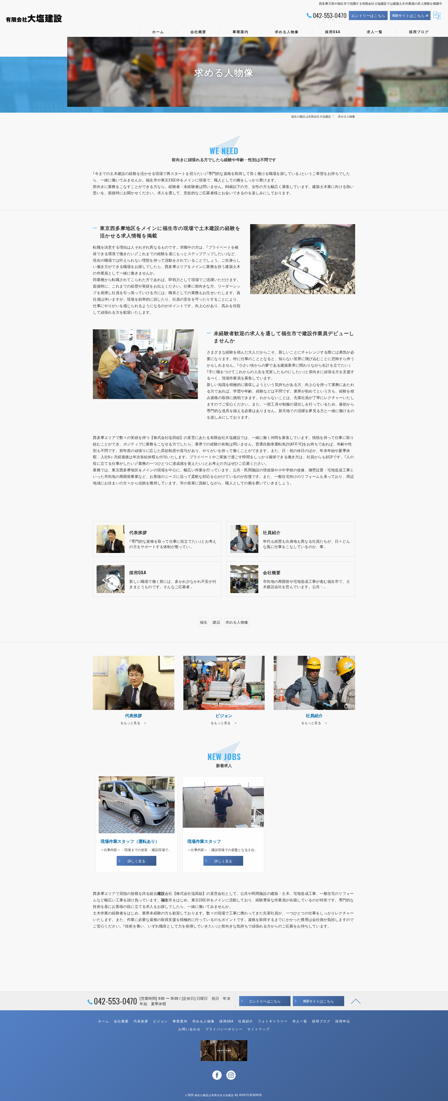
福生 (203, 622)
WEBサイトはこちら (408, 15)
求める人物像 (236, 622)
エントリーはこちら (368, 15)
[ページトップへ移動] (355, 1001)
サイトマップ (258, 1029)
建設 (216, 622)
